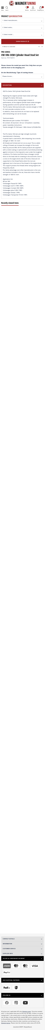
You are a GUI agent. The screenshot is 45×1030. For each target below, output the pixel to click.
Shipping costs (26, 1011)
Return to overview (9, 46)
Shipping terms (5, 1023)
